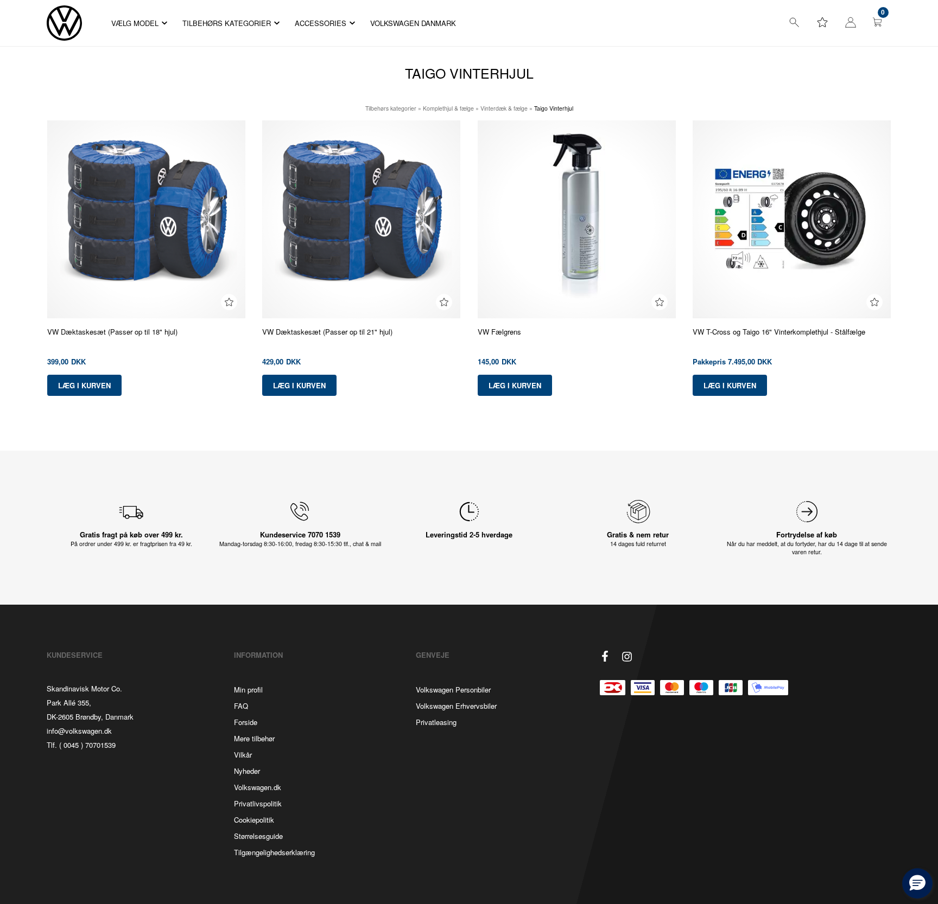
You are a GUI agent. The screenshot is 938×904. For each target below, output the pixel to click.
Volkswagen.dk (257, 787)
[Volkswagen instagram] (627, 657)
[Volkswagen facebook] (605, 656)
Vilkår (243, 754)
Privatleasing (436, 722)
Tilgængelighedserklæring (274, 852)
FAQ (241, 706)
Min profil (248, 689)
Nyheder (247, 771)
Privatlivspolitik (258, 803)
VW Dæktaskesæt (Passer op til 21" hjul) (327, 331)
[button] (917, 883)
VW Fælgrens (499, 331)
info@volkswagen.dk (79, 731)
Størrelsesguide (258, 836)
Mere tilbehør (254, 738)
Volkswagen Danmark (413, 23)
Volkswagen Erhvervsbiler (456, 706)
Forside (245, 722)
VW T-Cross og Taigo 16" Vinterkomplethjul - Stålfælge (779, 331)
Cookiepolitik (254, 820)
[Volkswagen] (64, 23)
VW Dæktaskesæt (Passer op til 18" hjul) (112, 331)
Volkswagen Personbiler (453, 689)
